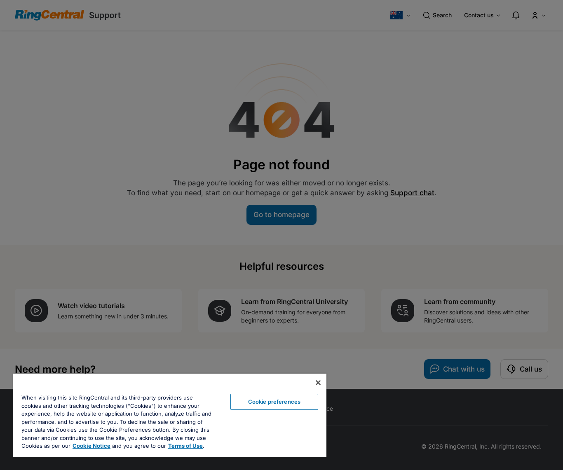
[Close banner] (318, 382)
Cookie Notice (91, 445)
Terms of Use (185, 445)
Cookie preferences (274, 401)
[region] (169, 415)
